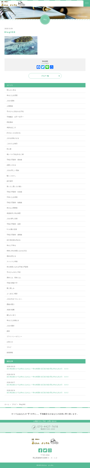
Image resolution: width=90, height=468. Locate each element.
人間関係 (10, 106)
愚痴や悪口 (10, 304)
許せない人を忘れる (14, 133)
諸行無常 (10, 181)
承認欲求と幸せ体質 (14, 213)
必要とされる (11, 165)
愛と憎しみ (10, 288)
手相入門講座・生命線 (14, 192)
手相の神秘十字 (12, 283)
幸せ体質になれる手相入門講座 (17, 267)
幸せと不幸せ (11, 245)
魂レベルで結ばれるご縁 (15, 154)
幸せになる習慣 (12, 95)
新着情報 (10, 352)
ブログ (9, 347)
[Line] (47, 67)
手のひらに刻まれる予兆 (15, 111)
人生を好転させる (13, 138)
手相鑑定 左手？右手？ (15, 117)
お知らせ (10, 342)
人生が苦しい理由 (13, 170)
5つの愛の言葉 (12, 229)
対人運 (9, 149)
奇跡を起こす (11, 127)
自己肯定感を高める (14, 240)
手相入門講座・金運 (14, 224)
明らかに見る (11, 90)
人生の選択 (10, 326)
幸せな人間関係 (12, 208)
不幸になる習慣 (12, 197)
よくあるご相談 (12, 293)
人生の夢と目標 (12, 218)
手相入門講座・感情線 (14, 235)
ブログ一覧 (45, 76)
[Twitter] (43, 67)
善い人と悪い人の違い (14, 186)
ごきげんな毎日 (12, 143)
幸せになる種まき (13, 320)
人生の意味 (10, 101)
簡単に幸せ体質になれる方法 (17, 251)
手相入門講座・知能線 (14, 202)
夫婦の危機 (10, 310)
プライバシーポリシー (14, 336)
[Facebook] (38, 67)
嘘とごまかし (11, 176)
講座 (8, 331)
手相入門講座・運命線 (14, 160)
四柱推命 (10, 122)
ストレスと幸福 (12, 261)
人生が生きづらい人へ (14, 299)
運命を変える (11, 256)
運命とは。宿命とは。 (14, 277)
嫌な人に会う (11, 315)
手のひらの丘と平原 (14, 272)
